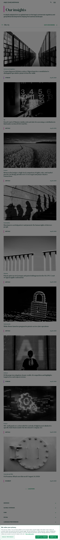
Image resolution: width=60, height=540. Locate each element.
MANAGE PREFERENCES (8, 537)
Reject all (53, 537)
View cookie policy (29, 534)
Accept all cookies (41, 537)
